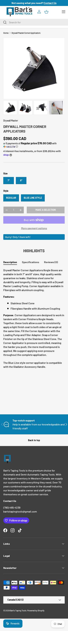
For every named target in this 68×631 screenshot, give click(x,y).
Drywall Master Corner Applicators (26, 33)
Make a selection (45, 209)
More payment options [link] (34, 228)
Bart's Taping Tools (18, 610)
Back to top (34, 440)
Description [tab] (10, 262)
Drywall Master (10, 120)
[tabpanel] (34, 318)
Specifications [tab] (30, 262)
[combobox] (34, 22)
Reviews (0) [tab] (51, 262)
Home (5, 33)
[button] (46, 11)
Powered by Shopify (35, 610)
